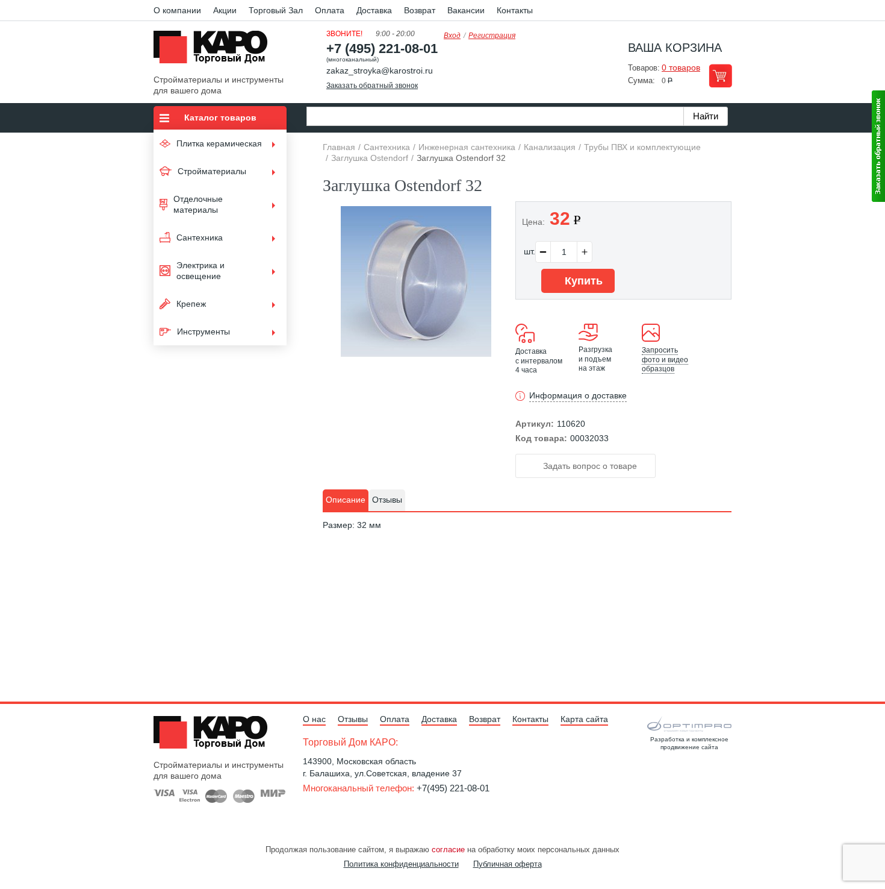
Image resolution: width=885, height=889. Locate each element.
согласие (448, 849)
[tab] (345, 500)
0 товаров (681, 67)
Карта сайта (584, 719)
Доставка (374, 10)
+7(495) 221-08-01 (453, 788)
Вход (452, 35)
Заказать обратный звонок (372, 85)
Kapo (215, 51)
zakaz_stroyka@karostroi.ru (379, 70)
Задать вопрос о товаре (589, 466)
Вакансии (466, 10)
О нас (314, 719)
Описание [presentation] (345, 499)
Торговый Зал (276, 10)
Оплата (329, 10)
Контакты (515, 10)
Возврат (419, 10)
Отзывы (353, 719)
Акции (225, 10)
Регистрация (491, 35)
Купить (582, 281)
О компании (177, 10)
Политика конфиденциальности (401, 864)
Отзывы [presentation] (387, 499)
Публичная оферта (507, 864)
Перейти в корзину (720, 75)
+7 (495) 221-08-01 (382, 48)
